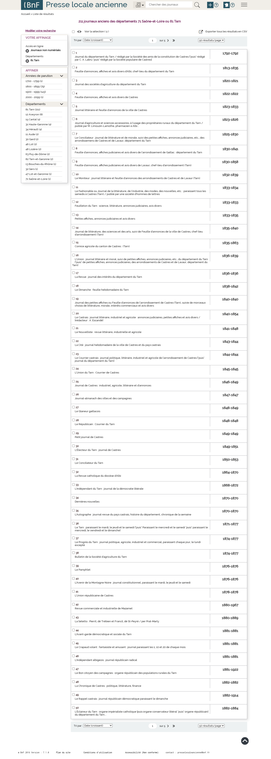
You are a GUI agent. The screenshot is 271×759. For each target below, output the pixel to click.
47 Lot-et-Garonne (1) (39, 174)
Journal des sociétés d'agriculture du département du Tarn (110, 84)
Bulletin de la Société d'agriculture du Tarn (101, 556)
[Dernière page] (174, 40)
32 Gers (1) (32, 169)
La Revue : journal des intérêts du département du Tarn (108, 276)
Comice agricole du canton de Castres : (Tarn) (102, 246)
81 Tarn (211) (33, 109)
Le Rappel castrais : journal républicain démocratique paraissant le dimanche (121, 698)
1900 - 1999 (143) (36, 91)
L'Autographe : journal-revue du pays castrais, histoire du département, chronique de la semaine (133, 514)
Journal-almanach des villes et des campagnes (103, 398)
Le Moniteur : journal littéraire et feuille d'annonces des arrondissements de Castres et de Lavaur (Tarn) (137, 178)
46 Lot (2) (31, 144)
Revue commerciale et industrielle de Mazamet (104, 608)
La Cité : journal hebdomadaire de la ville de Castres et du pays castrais (118, 344)
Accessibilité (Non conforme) (142, 752)
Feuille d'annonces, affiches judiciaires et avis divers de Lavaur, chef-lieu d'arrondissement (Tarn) (133, 165)
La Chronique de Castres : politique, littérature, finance (108, 685)
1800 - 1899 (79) (35, 86)
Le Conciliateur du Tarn (89, 462)
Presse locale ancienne (86, 4)
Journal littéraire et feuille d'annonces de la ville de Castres (111, 110)
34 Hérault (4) (34, 129)
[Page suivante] (168, 40)
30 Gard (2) (32, 139)
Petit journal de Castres (89, 437)
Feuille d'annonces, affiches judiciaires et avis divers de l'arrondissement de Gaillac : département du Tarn (138, 152)
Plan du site (63, 752)
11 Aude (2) (32, 134)
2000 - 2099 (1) (34, 97)
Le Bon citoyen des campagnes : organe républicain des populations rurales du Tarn (126, 672)
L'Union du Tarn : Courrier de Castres (97, 372)
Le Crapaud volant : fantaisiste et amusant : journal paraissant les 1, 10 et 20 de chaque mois (130, 647)
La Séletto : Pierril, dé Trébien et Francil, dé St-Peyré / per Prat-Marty (117, 621)
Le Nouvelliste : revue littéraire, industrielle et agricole (108, 332)
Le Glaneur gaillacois (87, 411)
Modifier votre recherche (40, 30)
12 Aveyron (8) (34, 114)
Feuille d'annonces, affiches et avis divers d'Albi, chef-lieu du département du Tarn (124, 71)
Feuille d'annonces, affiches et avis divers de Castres (106, 97)
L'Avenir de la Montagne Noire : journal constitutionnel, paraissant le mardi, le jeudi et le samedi (132, 582)
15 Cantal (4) (33, 119)
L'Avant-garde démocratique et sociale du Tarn (103, 634)
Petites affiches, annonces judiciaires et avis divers (105, 218)
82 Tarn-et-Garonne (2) (39, 159)
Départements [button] (35, 104)
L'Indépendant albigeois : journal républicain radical (106, 660)
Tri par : (78, 40)
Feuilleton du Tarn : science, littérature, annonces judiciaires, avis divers (118, 205)
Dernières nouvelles (87, 501)
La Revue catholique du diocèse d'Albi (98, 475)
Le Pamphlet (82, 569)
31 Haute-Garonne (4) (38, 124)
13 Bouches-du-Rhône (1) (41, 164)
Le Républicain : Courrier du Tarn (95, 424)
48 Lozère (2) (33, 149)
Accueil (25, 14)
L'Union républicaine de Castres (94, 595)
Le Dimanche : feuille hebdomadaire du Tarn (102, 289)
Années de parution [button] (39, 75)
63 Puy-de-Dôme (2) (38, 154)
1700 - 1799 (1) (34, 81)
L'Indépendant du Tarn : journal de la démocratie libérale (109, 488)
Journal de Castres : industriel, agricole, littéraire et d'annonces (113, 385)
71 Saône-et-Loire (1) (38, 178)
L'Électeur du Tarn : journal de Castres (98, 449)
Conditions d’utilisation (98, 752)
